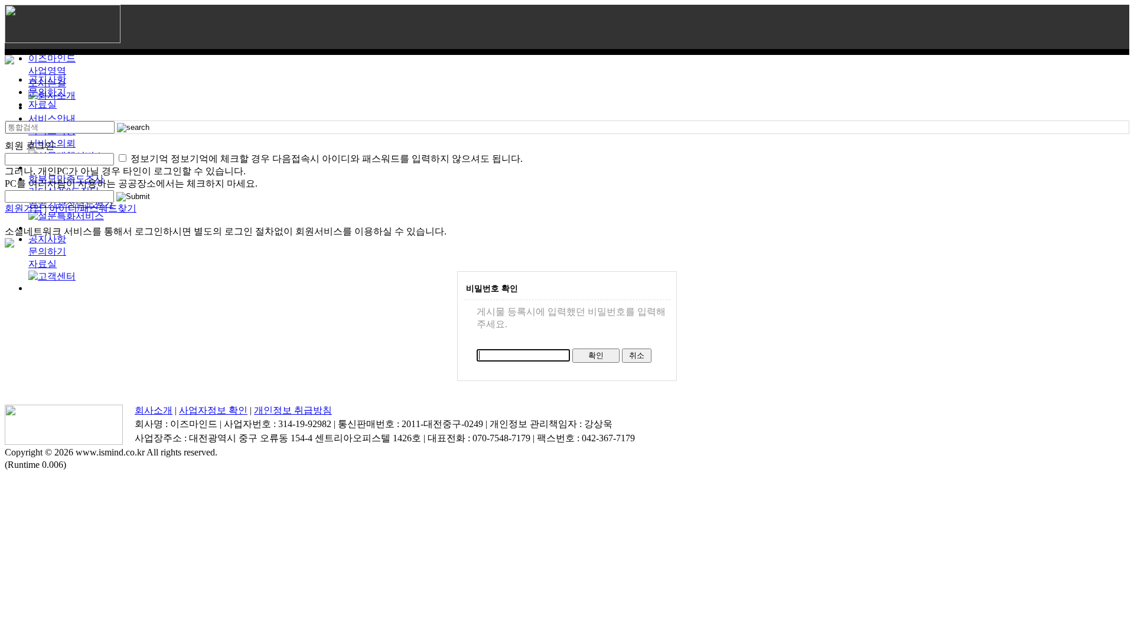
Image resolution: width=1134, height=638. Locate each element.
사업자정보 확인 (213, 410)
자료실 (42, 264)
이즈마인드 (52, 58)
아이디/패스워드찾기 (92, 208)
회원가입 (24, 208)
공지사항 (47, 239)
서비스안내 (52, 118)
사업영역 (47, 71)
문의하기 (47, 251)
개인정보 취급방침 (293, 410)
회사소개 (153, 410)
